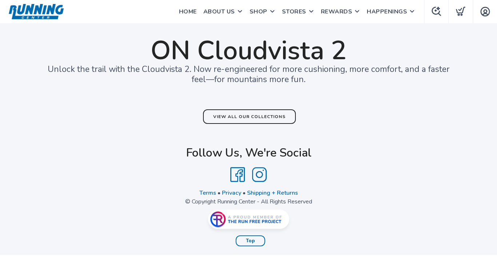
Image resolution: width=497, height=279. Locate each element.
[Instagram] (259, 175)
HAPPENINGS (387, 12)
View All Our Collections (249, 117)
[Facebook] (238, 175)
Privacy (231, 193)
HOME (188, 12)
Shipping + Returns (272, 193)
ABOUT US (219, 12)
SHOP (258, 12)
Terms (207, 193)
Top (250, 241)
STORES (294, 12)
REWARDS (337, 12)
